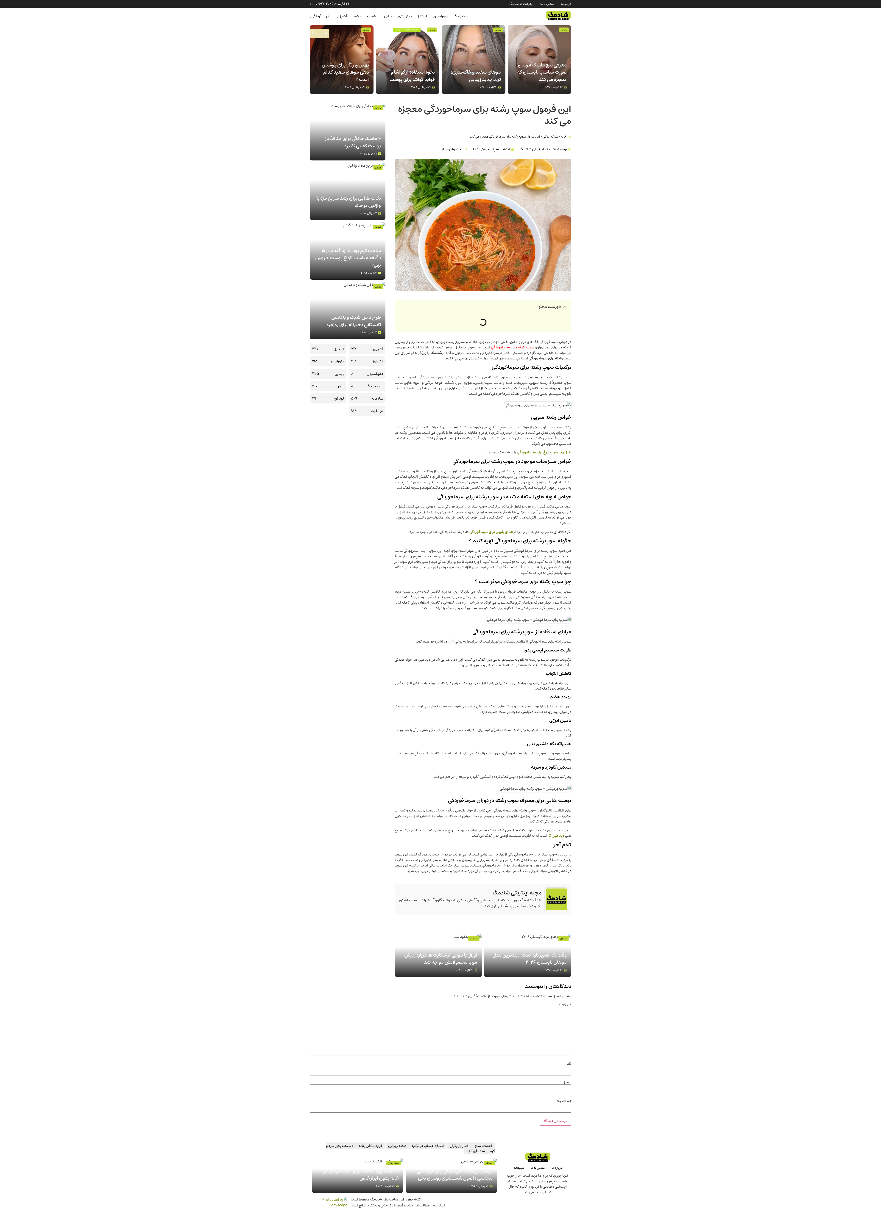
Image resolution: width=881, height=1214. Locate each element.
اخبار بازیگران (459, 1145)
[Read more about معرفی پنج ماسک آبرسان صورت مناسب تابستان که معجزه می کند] (540, 59)
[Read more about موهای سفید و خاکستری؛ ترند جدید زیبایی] (473, 59)
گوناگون (315, 16)
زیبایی (389, 16)
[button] (565, 307)
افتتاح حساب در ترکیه (428, 1145)
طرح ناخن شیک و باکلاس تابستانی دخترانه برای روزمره (353, 321)
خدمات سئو (484, 1145)
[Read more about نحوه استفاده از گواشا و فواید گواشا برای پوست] (408, 59)
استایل (421, 16)
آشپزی (342, 16)
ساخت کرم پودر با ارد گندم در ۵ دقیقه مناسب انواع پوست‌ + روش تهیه (348, 257)
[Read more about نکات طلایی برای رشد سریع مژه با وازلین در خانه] (347, 191)
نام (569, 1063)
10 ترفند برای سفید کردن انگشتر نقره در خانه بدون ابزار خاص (361, 1175)
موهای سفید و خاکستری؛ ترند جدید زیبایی (476, 76)
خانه (563, 136)
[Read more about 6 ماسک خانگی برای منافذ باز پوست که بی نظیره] (347, 131)
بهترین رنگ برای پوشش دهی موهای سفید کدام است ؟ (345, 72)
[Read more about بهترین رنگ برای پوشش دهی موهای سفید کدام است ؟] (342, 59)
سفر (329, 16)
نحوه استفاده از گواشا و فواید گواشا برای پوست (412, 76)
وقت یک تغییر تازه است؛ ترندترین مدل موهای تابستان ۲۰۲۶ (530, 959)
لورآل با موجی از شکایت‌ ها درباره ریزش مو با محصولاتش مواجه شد (440, 959)
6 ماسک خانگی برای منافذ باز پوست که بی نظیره (353, 142)
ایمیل (567, 1082)
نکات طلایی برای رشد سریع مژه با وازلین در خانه (349, 202)
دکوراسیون (440, 16)
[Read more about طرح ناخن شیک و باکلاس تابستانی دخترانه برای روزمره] (347, 310)
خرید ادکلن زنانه (371, 1145)
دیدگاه (565, 1005)
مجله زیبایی (397, 1145)
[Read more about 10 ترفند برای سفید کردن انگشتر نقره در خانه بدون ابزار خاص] (357, 1176)
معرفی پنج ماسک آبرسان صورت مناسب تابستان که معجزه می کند (542, 72)
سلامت (356, 16)
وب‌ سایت (564, 1100)
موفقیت (373, 16)
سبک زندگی (461, 16)
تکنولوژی (405, 16)
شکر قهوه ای (475, 1151)
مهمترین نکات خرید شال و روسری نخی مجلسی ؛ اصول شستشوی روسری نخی (455, 1175)
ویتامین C (556, 835)
